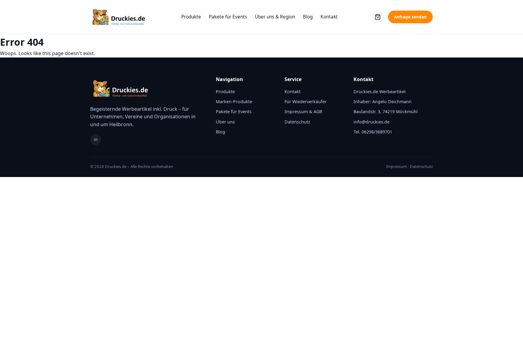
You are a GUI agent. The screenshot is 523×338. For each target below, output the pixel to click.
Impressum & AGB (303, 111)
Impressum (396, 166)
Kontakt (329, 17)
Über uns (225, 122)
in (95, 139)
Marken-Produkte (234, 101)
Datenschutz (297, 122)
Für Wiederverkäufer (306, 101)
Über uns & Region (275, 17)
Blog (308, 17)
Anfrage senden (410, 17)
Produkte (191, 17)
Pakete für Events (228, 17)
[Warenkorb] (378, 17)
